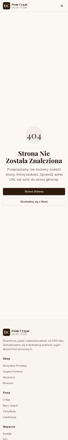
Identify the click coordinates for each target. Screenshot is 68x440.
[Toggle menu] (62, 6)
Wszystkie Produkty (15, 365)
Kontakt (7, 433)
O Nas (6, 399)
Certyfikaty (9, 411)
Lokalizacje (9, 417)
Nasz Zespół (10, 405)
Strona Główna (34, 191)
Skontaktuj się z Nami (34, 201)
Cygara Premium (12, 371)
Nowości (8, 383)
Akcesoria (9, 377)
